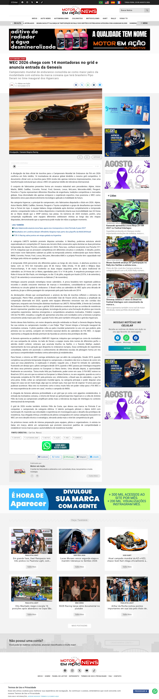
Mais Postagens (79, 626)
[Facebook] (37, 476)
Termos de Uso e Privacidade (94, 676)
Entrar (15, 2)
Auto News (47, 18)
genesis (78, 438)
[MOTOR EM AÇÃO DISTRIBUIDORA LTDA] (79, 39)
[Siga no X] (32, 2)
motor (47, 438)
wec (67, 438)
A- (80, 157)
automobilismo (32, 438)
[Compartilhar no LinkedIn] (100, 85)
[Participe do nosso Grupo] (55, 446)
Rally (114, 18)
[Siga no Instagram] (27, 2)
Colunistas (78, 18)
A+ (87, 157)
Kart (106, 18)
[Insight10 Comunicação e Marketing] (127, 143)
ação (57, 438)
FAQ (110, 676)
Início (35, 18)
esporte (16, 438)
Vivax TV (124, 18)
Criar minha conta (121, 643)
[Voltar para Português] (100, 2)
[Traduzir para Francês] (119, 2)
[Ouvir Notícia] (14, 166)
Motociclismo (93, 18)
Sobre (47, 676)
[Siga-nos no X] (79, 670)
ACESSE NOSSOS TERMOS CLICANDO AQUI (43, 696)
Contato (117, 676)
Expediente (74, 676)
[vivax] (127, 111)
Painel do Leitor (59, 676)
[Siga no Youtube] (37, 2)
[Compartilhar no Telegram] (94, 85)
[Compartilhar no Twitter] (82, 85)
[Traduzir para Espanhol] (113, 2)
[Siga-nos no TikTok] (94, 670)
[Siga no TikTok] (42, 2)
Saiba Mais (93, 476)
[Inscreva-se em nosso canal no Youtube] (86, 670)
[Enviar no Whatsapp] (88, 85)
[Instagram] (32, 476)
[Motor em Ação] (79, 10)
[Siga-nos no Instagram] (72, 670)
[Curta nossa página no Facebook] (65, 670)
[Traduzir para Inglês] (106, 2)
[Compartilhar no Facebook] (76, 85)
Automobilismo (62, 18)
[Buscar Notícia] (147, 10)
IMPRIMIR (96, 157)
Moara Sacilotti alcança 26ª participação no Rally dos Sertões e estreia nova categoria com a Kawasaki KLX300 (72, 23)
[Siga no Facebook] (22, 2)
